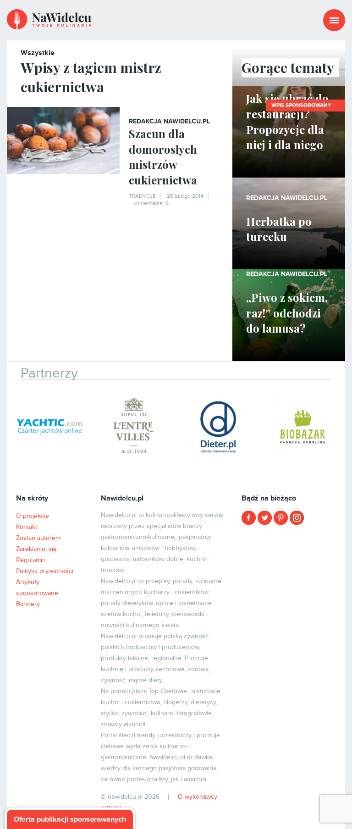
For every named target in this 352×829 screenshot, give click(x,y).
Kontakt (26, 527)
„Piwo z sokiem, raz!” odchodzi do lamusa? (287, 312)
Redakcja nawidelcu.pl (169, 121)
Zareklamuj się (36, 549)
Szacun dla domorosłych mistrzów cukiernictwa (163, 156)
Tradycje (142, 196)
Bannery (28, 604)
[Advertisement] (289, 578)
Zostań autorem (38, 538)
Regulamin (31, 560)
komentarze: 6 (151, 203)
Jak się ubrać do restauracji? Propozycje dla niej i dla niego (287, 121)
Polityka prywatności (44, 571)
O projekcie (32, 516)
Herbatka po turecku (279, 229)
